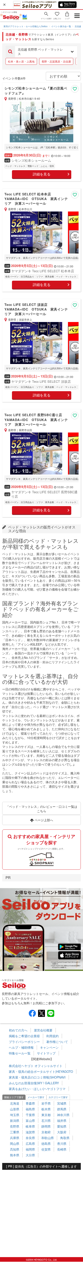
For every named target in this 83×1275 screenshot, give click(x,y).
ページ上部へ (43, 820)
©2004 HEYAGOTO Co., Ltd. (41, 1259)
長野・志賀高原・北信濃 (56, 61)
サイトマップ (46, 1053)
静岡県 (46, 1126)
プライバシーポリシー (24, 1041)
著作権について (57, 1041)
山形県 (14, 1109)
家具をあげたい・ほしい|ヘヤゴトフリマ (37, 1088)
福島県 (30, 1109)
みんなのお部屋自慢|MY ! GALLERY (34, 1083)
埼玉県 (14, 1115)
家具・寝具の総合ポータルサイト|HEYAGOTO (41, 1071)
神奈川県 (63, 1115)
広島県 (30, 1143)
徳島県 (46, 1143)
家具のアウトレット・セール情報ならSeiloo (26, 26)
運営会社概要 (43, 1030)
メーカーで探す (35, 1097)
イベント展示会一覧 (61, 26)
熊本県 (14, 1155)
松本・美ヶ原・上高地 (21, 61)
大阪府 (61, 1132)
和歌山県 (47, 1138)
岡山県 (14, 1143)
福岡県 (30, 1149)
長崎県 (61, 1149)
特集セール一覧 (20, 1053)
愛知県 (61, 1126)
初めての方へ (18, 1030)
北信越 (78, 26)
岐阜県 (30, 1126)
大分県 (30, 1155)
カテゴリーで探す (58, 1097)
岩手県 (46, 1103)
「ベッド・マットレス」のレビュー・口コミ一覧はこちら (41, 808)
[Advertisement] (41, 1211)
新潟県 (14, 1120)
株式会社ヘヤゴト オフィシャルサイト (35, 1065)
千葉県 (30, 1115)
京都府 (46, 1132)
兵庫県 (14, 1138)
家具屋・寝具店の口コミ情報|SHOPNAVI (37, 1077)
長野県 (14, 1126)
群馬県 (61, 1109)
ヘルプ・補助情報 (21, 1047)
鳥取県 (64, 1138)
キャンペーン (49, 1047)
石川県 (46, 1120)
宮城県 (61, 1103)
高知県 (14, 1149)
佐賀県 (46, 1149)
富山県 (30, 1120)
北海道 (14, 1103)
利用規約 (52, 1036)
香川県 (61, 1143)
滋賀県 (30, 1132)
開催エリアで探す (14, 1097)
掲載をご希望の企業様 (24, 1036)
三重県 (14, 1132)
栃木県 (46, 1109)
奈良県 (30, 1138)
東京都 (46, 1115)
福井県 (61, 1120)
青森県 (30, 1103)
